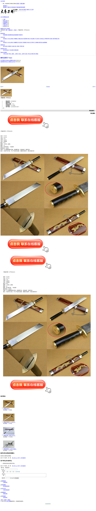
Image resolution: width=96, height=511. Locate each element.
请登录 (17, 3)
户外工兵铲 (5, 53)
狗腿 (28, 9)
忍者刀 (51, 38)
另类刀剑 (22, 46)
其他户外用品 (4, 52)
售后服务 (4, 484)
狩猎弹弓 (21, 34)
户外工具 (29, 53)
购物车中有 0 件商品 (5, 28)
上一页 (17, 457)
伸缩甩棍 (10, 34)
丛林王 (24, 9)
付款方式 (5, 24)
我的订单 (10, 7)
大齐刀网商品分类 (5, 17)
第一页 (13, 457)
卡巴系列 (12, 50)
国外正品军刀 (4, 57)
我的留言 (14, 7)
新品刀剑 (5, 20)
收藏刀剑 (10, 30)
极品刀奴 (21, 38)
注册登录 (5, 482)
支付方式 (4, 488)
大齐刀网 (3, 1)
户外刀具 (3, 37)
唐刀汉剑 (5, 46)
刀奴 (20, 9)
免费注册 (22, 3)
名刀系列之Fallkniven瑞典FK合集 (8, 60)
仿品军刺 (25, 38)
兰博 (32, 9)
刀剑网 (4, 499)
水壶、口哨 (21, 53)
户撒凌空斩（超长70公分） (9, 435)
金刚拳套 (45, 42)
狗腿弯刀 (5, 23)
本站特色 (5, 497)
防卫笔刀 (21, 42)
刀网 (4, 19)
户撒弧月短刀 (6, 408)
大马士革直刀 (11, 38)
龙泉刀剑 (14, 46)
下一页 (20, 457)
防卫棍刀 (33, 38)
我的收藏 (18, 7)
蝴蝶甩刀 (16, 42)
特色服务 (4, 496)
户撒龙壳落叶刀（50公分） (9, 422)
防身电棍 (5, 22)
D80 (22, 9)
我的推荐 (23, 7)
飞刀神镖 (36, 42)
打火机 (25, 53)
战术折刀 (5, 42)
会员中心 (5, 26)
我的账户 (5, 5)
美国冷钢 (16, 50)
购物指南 (4, 480)
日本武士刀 (42, 38)
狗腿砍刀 (16, 38)
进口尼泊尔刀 (6, 50)
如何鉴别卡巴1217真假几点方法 (8, 61)
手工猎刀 (37, 38)
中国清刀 (10, 46)
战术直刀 (5, 38)
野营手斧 (47, 38)
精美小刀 (3, 41)
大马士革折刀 (11, 42)
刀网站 (8, 499)
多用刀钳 (40, 42)
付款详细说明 (6, 489)
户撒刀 (15, 30)
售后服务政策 (6, 486)
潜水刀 (29, 38)
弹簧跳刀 (25, 42)
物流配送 (4, 492)
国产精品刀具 (56, 38)
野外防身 (3, 33)
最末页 (24, 457)
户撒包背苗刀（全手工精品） (10, 449)
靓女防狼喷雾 (15, 34)
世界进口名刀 (4, 48)
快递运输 (5, 493)
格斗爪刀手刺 (30, 42)
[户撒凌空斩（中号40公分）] (12, 85)
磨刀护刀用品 (35, 53)
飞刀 (30, 9)
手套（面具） (12, 53)
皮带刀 (16, 53)
